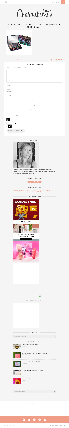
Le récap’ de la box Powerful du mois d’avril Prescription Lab (37, 379)
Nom (8, 85)
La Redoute (47, 190)
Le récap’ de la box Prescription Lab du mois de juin (35, 353)
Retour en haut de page (57, 425)
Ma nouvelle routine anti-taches (30, 344)
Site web (8, 95)
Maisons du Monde (32, 192)
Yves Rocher (26, 190)
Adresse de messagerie (9, 90)
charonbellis (20, 59)
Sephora (20, 190)
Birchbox (15, 190)
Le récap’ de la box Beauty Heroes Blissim (32, 370)
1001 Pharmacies (33, 190)
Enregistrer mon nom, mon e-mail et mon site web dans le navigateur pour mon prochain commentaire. (32, 108)
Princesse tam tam (18, 192)
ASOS (52, 190)
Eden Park (39, 192)
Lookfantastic (41, 190)
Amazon (25, 192)
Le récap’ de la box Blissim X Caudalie (31, 361)
